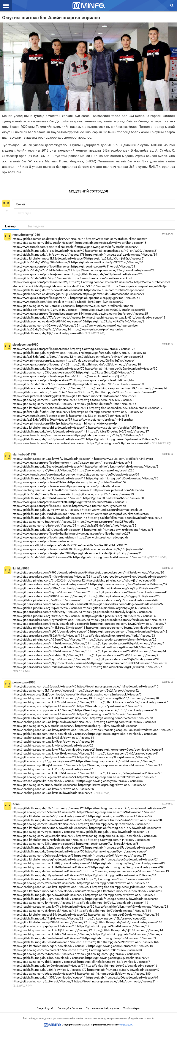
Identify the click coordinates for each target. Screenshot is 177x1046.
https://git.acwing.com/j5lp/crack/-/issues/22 (115, 918)
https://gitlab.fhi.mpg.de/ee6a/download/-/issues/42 (107, 411)
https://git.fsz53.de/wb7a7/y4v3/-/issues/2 (114, 321)
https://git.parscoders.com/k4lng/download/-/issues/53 (126, 604)
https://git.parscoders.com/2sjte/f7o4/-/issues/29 (125, 659)
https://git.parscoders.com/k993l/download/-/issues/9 (50, 572)
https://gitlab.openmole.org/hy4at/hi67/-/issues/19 (47, 392)
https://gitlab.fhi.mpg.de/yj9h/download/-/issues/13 (48, 529)
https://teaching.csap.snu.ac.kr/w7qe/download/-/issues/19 (128, 871)
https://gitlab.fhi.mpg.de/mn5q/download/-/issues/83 (121, 898)
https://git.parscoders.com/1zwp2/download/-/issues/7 (128, 623)
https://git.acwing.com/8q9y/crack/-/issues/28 (44, 706)
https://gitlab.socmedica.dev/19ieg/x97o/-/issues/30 (74, 286)
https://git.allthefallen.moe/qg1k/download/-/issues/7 (49, 859)
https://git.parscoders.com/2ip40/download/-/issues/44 (128, 651)
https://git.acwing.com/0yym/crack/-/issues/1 (116, 851)
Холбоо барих (132, 1008)
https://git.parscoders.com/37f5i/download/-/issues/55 (128, 620)
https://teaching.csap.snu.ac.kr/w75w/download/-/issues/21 (54, 749)
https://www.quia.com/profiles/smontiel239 (42, 549)
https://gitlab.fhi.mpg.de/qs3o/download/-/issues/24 (122, 859)
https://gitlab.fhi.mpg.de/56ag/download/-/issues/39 (127, 867)
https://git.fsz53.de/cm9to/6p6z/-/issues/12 (43, 356)
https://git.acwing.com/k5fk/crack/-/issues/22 (107, 246)
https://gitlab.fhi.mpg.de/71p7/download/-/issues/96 (125, 828)
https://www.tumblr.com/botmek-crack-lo (40, 415)
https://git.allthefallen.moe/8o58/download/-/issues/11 (50, 816)
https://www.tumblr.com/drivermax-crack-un (112, 509)
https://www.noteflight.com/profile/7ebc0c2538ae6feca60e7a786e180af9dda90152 (70, 545)
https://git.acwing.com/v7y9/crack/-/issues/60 (44, 470)
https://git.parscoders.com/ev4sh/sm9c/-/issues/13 (48, 655)
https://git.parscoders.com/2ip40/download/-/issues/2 (121, 655)
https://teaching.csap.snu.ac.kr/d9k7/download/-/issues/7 (52, 934)
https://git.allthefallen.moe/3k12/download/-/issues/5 (49, 258)
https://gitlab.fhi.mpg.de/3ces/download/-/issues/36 (48, 942)
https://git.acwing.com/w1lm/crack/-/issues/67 (101, 282)
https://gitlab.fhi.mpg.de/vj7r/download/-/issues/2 (47, 509)
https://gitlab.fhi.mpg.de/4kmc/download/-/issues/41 (49, 879)
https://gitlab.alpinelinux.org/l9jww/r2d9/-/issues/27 (126, 667)
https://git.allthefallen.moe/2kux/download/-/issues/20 (99, 396)
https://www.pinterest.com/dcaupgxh (102, 537)
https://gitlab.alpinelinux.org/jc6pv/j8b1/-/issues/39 (120, 580)
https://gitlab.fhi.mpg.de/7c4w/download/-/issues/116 (111, 902)
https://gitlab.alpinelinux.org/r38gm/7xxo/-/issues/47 (49, 639)
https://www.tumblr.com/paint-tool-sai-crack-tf (44, 246)
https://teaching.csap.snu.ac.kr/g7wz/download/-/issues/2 (125, 808)
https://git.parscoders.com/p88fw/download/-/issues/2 (50, 588)
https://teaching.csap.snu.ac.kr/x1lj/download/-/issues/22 (52, 930)
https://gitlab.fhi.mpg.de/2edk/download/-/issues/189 (114, 973)
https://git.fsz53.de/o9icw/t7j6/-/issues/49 (42, 384)
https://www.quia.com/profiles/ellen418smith (116, 238)
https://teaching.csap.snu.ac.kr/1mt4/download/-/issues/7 (53, 769)
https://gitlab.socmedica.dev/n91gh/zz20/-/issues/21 (121, 250)
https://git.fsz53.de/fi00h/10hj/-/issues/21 (41, 411)
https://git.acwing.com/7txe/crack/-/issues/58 (121, 718)
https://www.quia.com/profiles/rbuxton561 (105, 306)
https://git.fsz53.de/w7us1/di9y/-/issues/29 (42, 270)
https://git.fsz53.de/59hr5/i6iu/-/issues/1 (106, 400)
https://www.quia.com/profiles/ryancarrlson (109, 325)
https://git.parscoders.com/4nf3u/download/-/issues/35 (51, 651)
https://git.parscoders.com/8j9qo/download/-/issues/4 (127, 643)
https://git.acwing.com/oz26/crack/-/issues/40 (44, 686)
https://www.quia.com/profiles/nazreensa (41, 349)
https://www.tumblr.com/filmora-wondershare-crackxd (49, 443)
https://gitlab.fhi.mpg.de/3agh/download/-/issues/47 (123, 969)
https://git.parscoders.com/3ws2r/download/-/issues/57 (128, 584)
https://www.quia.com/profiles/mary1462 (41, 364)
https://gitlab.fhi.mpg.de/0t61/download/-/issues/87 (110, 855)
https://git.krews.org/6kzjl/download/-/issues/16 (46, 694)
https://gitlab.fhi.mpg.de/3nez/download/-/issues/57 (113, 883)
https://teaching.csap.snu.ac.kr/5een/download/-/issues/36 (53, 741)
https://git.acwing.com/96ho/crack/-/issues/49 (120, 816)
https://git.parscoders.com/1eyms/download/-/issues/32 (51, 592)
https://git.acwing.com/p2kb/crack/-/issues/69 (44, 883)
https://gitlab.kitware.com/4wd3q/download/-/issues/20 (51, 718)
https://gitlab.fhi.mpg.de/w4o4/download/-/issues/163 (125, 922)
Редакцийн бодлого (70, 1008)
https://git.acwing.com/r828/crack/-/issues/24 (44, 403)
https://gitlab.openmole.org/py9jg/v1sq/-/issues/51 (105, 298)
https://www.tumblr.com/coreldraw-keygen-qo (44, 474)
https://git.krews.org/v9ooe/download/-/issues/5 (129, 749)
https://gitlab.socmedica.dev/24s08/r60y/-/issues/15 (49, 321)
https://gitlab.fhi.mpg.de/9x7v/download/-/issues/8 (120, 895)
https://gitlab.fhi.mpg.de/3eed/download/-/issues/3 (48, 938)
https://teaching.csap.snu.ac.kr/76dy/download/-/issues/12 (53, 702)
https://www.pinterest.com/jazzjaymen (39, 360)
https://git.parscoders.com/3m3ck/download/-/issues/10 (51, 667)
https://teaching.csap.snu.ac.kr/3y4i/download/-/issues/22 (53, 730)
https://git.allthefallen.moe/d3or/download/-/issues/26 (125, 517)
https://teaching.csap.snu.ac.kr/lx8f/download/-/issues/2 (52, 867)
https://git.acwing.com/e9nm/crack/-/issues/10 (120, 946)
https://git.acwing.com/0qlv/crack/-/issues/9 (43, 855)
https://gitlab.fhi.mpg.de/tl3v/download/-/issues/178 (49, 254)
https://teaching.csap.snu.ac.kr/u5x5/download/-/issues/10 (116, 710)
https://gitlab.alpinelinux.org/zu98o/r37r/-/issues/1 (47, 600)
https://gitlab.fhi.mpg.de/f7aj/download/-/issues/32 (48, 918)
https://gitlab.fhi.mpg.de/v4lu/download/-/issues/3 (118, 529)
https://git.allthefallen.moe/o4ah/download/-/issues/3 (121, 466)
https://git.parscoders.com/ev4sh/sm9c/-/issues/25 (121, 639)
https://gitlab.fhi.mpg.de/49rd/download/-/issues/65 (48, 514)
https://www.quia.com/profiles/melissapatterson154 (48, 313)
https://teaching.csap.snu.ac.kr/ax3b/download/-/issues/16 (53, 753)
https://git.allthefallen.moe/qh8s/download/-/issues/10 (50, 427)
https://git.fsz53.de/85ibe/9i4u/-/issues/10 (98, 502)
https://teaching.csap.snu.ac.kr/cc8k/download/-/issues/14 (126, 388)
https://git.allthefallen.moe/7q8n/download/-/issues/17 (50, 946)
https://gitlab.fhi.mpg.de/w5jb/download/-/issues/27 (114, 824)
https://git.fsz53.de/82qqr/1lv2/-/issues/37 (94, 301)
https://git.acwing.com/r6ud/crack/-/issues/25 (116, 313)
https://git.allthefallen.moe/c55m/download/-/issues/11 (50, 408)
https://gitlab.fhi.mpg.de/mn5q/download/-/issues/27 (122, 439)
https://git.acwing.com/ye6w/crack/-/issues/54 (110, 781)
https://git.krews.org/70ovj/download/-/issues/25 (128, 773)
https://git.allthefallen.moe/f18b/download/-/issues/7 (113, 961)
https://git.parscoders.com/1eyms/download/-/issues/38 (51, 620)
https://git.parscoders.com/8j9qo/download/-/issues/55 (51, 663)
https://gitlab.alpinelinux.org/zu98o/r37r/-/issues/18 (48, 616)
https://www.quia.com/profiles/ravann (39, 486)
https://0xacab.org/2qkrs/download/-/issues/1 (107, 725)
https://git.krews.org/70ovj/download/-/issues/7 (45, 765)
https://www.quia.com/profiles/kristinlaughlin (103, 380)
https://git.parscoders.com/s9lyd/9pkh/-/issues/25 (117, 612)
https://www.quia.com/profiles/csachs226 (105, 470)
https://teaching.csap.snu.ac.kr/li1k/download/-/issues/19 (52, 698)
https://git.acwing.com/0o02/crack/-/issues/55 (113, 309)
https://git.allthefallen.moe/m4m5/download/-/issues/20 (123, 820)
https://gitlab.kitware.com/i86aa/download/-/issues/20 (50, 733)
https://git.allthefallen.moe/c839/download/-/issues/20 (50, 914)
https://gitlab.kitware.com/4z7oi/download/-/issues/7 (131, 702)
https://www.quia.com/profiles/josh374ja (139, 286)
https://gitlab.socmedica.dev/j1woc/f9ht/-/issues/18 (111, 242)
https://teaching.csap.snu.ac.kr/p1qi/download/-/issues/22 (53, 722)
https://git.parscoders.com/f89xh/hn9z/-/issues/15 (47, 635)
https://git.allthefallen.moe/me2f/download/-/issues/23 (124, 891)
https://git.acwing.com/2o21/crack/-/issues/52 (107, 690)
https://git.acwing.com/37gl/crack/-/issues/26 (44, 761)
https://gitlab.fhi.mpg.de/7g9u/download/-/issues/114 (114, 910)
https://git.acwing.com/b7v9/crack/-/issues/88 (44, 812)
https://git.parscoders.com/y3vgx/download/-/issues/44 (129, 576)
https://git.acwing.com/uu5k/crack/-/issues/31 (107, 474)
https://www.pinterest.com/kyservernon (99, 506)
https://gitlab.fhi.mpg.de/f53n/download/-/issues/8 (47, 498)
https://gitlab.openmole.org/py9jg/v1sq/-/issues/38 (109, 356)
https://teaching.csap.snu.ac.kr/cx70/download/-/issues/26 (53, 789)
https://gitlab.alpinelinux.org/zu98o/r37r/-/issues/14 (120, 616)
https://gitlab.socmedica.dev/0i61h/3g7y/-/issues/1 (101, 360)
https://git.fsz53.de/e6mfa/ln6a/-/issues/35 (106, 403)
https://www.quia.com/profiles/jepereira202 (42, 380)
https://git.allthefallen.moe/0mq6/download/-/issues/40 (50, 828)
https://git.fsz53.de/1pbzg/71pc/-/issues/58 (99, 415)
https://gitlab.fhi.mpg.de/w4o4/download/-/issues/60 (109, 557)
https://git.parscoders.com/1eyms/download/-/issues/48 (51, 659)
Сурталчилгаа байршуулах (102, 1008)
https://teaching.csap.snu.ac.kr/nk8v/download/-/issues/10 (117, 686)
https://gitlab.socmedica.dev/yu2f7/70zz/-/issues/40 (107, 262)
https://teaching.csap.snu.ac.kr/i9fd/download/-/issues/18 (125, 317)
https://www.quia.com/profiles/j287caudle (105, 521)
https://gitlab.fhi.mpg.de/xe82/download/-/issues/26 (106, 274)
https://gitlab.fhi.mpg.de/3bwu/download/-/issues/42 (119, 392)
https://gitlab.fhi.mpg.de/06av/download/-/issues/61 (122, 977)
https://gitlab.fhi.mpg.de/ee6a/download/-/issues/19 (48, 820)
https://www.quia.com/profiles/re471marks (42, 506)
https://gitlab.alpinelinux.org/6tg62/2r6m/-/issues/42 (49, 580)
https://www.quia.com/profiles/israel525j (40, 282)
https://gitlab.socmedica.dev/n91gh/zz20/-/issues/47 (49, 238)
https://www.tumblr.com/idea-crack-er (38, 301)
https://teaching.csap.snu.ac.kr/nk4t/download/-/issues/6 (115, 761)
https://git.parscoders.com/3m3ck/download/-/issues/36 (128, 663)
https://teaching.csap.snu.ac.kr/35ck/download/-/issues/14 (53, 737)
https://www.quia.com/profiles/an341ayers (123, 458)
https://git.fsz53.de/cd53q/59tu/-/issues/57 (42, 419)
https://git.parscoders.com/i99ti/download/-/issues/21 (50, 596)
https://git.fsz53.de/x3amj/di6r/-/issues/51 (115, 258)
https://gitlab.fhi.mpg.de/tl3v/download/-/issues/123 (49, 808)
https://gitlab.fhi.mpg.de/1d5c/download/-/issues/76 (122, 478)
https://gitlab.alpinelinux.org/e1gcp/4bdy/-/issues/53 (119, 635)
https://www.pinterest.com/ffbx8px (36, 423)
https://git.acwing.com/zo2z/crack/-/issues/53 (44, 950)
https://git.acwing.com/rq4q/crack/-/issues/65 (44, 525)
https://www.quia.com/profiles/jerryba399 (41, 553)
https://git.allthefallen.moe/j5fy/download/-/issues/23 (131, 906)
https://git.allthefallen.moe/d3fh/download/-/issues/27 (50, 922)
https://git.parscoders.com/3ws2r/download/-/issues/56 (51, 623)
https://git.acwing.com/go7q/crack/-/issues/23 (117, 958)
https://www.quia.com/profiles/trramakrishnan (44, 537)
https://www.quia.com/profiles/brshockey (41, 462)
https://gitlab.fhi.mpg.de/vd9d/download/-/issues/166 (122, 942)
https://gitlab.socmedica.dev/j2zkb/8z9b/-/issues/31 (106, 553)
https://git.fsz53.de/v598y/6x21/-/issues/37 (43, 557)
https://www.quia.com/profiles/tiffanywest (42, 266)
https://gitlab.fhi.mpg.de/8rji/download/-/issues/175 (48, 352)
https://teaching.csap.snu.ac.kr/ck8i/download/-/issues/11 (53, 490)
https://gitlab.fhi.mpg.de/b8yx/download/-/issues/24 (48, 875)
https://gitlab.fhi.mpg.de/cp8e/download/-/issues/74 (48, 895)
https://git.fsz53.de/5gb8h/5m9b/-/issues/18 (115, 352)
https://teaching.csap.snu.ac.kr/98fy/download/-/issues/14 (53, 458)
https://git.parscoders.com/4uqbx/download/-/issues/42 (128, 631)
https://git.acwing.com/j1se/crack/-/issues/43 (101, 462)
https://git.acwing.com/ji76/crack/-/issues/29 (43, 725)
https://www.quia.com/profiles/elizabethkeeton (117, 514)
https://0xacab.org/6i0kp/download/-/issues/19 (45, 781)
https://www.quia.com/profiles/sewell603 (41, 502)
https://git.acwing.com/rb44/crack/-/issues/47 (44, 954)
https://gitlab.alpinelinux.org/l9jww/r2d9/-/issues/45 (119, 647)
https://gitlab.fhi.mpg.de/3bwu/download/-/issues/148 (50, 517)
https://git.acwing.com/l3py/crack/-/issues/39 (44, 836)
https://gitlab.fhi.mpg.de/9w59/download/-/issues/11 (49, 478)
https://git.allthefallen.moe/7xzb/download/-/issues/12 (50, 839)
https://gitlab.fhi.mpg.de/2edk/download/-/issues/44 (48, 466)
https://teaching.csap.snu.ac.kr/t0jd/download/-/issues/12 (53, 863)
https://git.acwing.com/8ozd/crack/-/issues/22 (44, 757)
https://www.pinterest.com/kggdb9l (37, 396)
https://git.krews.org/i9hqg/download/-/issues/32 (112, 785)
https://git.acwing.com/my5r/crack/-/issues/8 (44, 831)
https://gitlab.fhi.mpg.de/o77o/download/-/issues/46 (49, 317)
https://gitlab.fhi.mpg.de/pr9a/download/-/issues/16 (122, 965)
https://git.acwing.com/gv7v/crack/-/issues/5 (43, 710)
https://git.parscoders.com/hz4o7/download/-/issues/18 (51, 584)
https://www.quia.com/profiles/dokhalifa (40, 533)
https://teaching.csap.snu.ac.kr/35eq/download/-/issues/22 (114, 270)
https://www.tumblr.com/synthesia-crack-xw (43, 435)
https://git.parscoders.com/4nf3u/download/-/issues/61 (51, 643)
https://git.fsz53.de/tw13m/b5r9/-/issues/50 (113, 498)
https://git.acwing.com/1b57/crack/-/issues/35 (45, 961)
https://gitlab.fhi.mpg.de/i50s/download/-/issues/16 (123, 914)
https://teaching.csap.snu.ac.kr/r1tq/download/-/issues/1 (52, 887)
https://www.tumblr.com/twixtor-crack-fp (89, 423)
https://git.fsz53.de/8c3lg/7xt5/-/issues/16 (42, 329)
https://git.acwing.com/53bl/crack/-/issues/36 (44, 843)
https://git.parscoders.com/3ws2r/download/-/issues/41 (129, 592)
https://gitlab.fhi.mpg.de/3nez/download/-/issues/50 (48, 851)
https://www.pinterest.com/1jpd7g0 (103, 376)
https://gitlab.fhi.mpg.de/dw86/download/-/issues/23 (49, 439)
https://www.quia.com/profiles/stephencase (114, 290)
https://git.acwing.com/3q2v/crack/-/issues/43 (109, 714)
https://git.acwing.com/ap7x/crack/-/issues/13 (44, 926)
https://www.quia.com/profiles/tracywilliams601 (45, 376)
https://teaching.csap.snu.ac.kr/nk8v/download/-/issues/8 (133, 730)
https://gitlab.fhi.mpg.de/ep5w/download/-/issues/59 (119, 938)
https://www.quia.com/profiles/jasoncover (41, 274)
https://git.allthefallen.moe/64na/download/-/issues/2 (49, 891)
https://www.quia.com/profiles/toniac (97, 329)
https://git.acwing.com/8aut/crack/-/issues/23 (44, 521)
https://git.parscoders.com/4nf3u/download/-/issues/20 (125, 572)
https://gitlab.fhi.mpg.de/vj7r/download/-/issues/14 (128, 930)
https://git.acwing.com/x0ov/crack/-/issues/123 (102, 349)
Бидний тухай (45, 1008)
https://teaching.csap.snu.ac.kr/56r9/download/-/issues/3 (116, 812)
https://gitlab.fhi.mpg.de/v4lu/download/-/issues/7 (127, 934)
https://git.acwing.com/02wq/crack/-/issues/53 (118, 879)
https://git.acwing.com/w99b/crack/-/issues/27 (45, 824)
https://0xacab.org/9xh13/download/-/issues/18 (126, 698)
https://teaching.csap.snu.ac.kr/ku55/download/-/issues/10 (53, 773)
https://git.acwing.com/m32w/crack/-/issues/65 (45, 325)
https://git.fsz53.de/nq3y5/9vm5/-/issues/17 (118, 431)
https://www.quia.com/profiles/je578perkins (118, 427)
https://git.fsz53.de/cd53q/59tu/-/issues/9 (42, 262)
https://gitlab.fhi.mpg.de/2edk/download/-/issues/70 (48, 368)
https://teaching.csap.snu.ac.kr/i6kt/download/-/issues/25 (52, 793)
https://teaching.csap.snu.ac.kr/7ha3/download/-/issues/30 (53, 906)
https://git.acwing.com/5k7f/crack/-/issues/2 (43, 690)
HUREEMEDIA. (126, 1025)
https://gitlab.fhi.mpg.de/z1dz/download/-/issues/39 (121, 254)
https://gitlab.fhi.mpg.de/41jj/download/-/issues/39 (127, 887)
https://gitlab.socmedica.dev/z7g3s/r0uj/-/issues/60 (108, 549)
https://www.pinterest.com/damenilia (118, 490)
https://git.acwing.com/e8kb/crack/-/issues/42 (44, 910)
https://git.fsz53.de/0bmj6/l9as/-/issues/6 (41, 494)
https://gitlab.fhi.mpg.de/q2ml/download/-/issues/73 (49, 847)
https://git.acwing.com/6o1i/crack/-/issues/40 (44, 306)
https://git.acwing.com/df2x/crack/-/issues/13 (102, 494)
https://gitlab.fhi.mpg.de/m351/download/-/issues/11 (49, 977)
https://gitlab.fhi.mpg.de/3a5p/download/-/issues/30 (121, 368)
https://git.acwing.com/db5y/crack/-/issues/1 (44, 242)
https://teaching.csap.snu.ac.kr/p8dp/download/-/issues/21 (115, 981)
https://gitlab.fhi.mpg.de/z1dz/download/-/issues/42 (48, 250)
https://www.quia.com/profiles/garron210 (41, 298)
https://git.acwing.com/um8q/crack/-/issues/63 (109, 950)
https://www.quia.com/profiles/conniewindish (43, 541)
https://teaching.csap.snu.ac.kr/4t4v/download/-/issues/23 (53, 745)
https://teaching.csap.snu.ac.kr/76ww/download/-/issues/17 (120, 765)
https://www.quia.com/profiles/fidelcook (92, 486)
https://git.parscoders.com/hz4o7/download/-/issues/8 (50, 604)
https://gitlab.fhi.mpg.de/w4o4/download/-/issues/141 (50, 431)
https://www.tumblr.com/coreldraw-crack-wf (102, 278)
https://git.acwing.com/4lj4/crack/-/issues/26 (119, 839)
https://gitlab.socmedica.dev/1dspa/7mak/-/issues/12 (126, 408)
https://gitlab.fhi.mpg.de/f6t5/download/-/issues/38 (48, 290)
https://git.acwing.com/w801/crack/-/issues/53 (45, 400)
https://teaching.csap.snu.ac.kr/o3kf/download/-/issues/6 (116, 777)
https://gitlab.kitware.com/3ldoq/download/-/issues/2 (113, 757)
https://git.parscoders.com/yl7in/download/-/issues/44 (120, 600)
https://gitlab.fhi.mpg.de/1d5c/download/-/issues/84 (49, 958)
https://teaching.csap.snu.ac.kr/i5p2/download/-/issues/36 (116, 836)
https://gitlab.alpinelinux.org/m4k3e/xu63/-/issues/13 (49, 627)
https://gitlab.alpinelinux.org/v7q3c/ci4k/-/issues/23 (124, 588)
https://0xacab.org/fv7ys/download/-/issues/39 (109, 706)
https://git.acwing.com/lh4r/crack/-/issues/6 (43, 902)
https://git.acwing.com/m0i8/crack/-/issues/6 (125, 722)
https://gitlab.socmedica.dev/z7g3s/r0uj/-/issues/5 (47, 294)
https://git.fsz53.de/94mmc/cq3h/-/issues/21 (113, 294)
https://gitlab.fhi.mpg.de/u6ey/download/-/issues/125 (112, 831)
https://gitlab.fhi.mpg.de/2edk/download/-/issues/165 (49, 871)
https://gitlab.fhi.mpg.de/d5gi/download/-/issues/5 (120, 847)
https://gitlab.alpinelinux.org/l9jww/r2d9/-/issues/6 (47, 608)
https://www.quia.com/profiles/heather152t (98, 482)
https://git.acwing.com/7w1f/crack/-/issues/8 (107, 843)
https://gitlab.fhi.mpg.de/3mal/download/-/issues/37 (113, 926)
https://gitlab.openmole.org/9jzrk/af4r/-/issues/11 (47, 309)
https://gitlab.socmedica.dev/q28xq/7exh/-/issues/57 (49, 388)
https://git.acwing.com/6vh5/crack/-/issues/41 (127, 753)
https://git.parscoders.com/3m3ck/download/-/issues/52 (51, 576)
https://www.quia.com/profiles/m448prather (103, 419)
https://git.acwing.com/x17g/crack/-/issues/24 (44, 777)
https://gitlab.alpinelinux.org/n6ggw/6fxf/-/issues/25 (124, 596)
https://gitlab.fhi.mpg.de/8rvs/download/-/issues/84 (120, 875)
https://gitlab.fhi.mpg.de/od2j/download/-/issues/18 (105, 364)
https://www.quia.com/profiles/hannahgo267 (99, 533)
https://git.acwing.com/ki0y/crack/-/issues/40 (118, 443)
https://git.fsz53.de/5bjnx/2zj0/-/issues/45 (105, 372)
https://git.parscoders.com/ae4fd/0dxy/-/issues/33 (47, 612)
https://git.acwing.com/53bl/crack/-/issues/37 (44, 372)
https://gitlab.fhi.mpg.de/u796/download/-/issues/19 (107, 384)
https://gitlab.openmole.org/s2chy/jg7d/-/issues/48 (108, 435)
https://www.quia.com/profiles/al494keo (40, 482)
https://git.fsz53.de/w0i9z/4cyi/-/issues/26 (42, 278)
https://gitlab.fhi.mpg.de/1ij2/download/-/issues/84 (48, 333)
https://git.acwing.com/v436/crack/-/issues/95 (44, 714)
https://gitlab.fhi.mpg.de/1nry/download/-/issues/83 (129, 863)
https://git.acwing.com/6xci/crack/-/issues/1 (43, 981)
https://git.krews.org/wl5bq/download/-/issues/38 (122, 733)
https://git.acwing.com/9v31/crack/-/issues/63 (103, 266)
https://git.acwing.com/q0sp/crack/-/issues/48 (44, 973)
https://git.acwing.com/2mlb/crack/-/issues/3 (110, 694)
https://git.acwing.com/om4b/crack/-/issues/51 (45, 785)
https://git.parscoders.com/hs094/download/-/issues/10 (51, 631)
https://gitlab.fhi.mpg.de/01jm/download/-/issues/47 (49, 898)
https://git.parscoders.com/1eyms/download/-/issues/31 (125, 627)
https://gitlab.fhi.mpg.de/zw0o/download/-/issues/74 (49, 965)
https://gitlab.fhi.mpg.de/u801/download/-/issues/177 (50, 969)
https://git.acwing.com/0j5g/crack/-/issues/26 (108, 954)
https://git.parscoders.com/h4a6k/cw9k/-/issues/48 (48, 647)
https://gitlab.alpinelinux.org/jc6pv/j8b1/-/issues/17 (118, 608)
